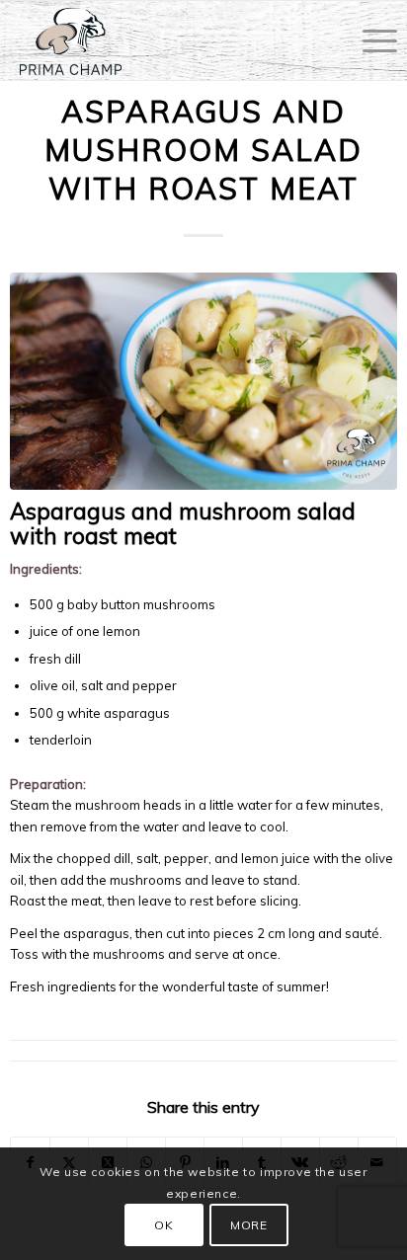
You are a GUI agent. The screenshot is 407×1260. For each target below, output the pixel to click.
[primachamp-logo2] (164, 40)
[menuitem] (370, 40)
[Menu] (370, 40)
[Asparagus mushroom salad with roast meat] (203, 381)
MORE (248, 1225)
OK (163, 1225)
